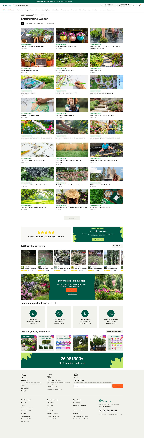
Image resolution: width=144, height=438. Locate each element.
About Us (23, 402)
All (22, 23)
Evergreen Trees (29, 10)
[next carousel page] (123, 256)
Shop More (102, 10)
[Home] (7, 5)
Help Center (50, 408)
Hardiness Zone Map (52, 413)
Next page (71, 218)
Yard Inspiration (25, 421)
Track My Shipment (52, 386)
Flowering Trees (46, 10)
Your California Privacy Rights (80, 416)
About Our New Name (52, 418)
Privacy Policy (76, 402)
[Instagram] (100, 410)
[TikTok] (104, 410)
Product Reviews (25, 416)
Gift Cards (23, 413)
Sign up (118, 386)
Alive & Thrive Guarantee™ (80, 405)
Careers (23, 405)
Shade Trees (56, 10)
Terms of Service (77, 410)
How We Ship (50, 410)
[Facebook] (108, 410)
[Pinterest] (115, 410)
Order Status (50, 402)
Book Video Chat (71, 290)
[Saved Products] (136, 5)
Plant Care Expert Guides (27, 408)
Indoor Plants (82, 10)
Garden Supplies (92, 10)
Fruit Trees (19, 10)
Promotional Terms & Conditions (81, 418)
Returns (75, 408)
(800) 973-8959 (72, 294)
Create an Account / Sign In (54, 389)
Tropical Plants (65, 10)
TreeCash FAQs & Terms (53, 416)
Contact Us (24, 391)
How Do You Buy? (98, 239)
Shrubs (37, 10)
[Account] (133, 5)
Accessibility (76, 413)
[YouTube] (112, 410)
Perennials (74, 10)
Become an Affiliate (26, 418)
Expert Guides (111, 10)
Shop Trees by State (26, 410)
